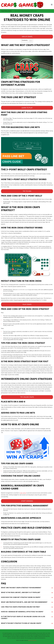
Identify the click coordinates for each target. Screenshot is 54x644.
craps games (23, 493)
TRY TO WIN (27, 191)
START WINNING (27, 501)
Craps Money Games (6, 11)
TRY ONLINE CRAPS (27, 397)
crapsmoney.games (32, 640)
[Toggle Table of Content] (30, 40)
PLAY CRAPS (27, 304)
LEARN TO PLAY (27, 108)
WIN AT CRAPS (27, 37)
